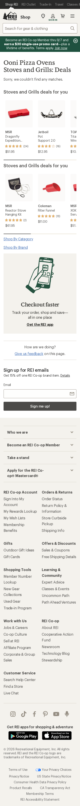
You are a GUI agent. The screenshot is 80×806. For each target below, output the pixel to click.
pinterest (45, 714)
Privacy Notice (19, 776)
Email (7, 385)
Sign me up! (40, 406)
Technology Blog (56, 653)
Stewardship (52, 660)
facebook (34, 714)
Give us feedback (29, 353)
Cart (62, 16)
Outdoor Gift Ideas (19, 550)
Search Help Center (20, 679)
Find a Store (13, 686)
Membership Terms (40, 794)
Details (65, 375)
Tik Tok (24, 714)
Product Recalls (21, 788)
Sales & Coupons (56, 550)
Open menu (72, 16)
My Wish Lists (14, 518)
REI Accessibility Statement (40, 799)
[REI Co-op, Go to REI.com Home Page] (10, 16)
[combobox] (40, 28)
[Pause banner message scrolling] (75, 40)
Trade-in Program (17, 608)
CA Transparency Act (55, 788)
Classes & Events (55, 589)
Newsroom (51, 647)
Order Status (52, 499)
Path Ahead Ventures (59, 602)
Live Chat (11, 693)
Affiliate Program (17, 647)
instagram (13, 714)
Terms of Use (18, 769)
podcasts (67, 714)
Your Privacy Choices (56, 769)
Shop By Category (18, 239)
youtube (56, 714)
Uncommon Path (55, 595)
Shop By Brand (16, 247)
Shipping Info (53, 530)
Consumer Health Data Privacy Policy (40, 782)
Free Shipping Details (59, 557)
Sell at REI (11, 641)
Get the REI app (40, 324)
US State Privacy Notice (54, 776)
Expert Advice (53, 582)
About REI (50, 627)
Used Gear (12, 601)
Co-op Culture (15, 634)
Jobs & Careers (16, 627)
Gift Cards (12, 557)
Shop (25, 16)
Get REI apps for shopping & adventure (40, 727)
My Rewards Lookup (20, 511)
